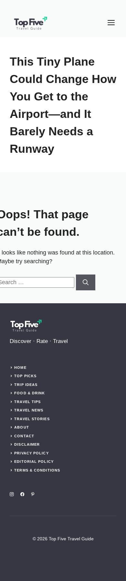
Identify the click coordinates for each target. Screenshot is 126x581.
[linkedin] (33, 494)
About (21, 427)
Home (20, 367)
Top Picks (25, 376)
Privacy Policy (31, 453)
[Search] (85, 282)
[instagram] (12, 494)
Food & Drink (29, 393)
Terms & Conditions (37, 470)
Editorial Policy (34, 461)
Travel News (28, 410)
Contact (24, 436)
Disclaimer (27, 444)
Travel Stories (31, 419)
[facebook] (22, 494)
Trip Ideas (25, 385)
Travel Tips (27, 402)
